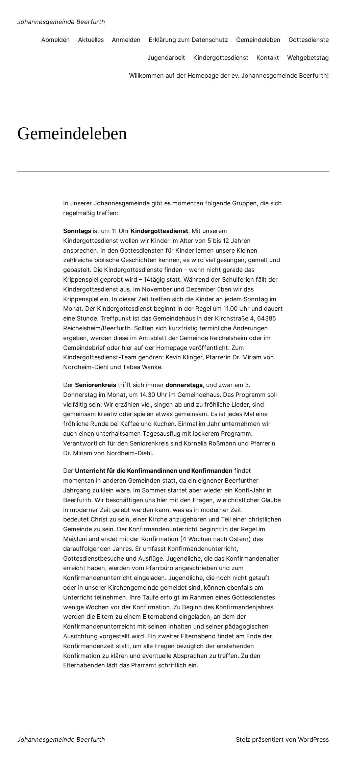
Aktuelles (91, 39)
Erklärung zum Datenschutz (188, 39)
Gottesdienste (309, 39)
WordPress (313, 739)
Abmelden (55, 39)
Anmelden (126, 39)
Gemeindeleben (258, 39)
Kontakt (267, 57)
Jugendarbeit (166, 57)
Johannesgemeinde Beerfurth (61, 21)
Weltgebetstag (308, 57)
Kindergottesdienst (220, 57)
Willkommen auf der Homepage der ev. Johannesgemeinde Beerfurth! (229, 75)
